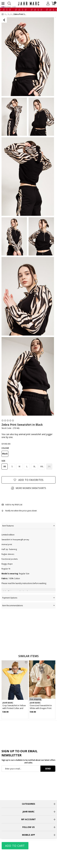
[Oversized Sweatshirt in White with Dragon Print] (42, 680)
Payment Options (9, 597)
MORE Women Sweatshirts (31, 488)
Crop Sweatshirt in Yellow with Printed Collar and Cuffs (14, 707)
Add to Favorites (26, 662)
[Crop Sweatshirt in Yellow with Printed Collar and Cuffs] (15, 680)
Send (48, 768)
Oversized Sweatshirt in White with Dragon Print (41, 707)
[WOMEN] (8, 14)
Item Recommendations (12, 605)
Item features (8, 525)
